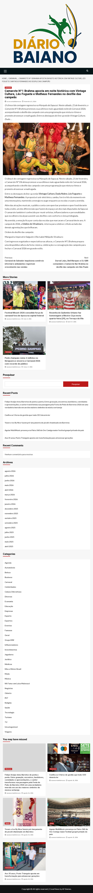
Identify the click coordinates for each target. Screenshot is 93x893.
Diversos (8, 596)
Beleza (8, 572)
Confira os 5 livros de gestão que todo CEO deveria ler (27, 415)
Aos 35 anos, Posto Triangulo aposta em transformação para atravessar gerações (39, 438)
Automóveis (10, 568)
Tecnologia (9, 712)
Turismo (8, 717)
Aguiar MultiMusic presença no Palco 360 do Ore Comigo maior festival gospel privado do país (44, 430)
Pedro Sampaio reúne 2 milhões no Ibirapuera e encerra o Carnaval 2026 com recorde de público (22, 361)
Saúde (7, 708)
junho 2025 (9, 537)
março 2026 (10, 495)
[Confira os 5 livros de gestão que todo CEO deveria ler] (68, 757)
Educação (9, 606)
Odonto (8, 693)
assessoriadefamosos (14, 101)
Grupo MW (9, 640)
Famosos (8, 630)
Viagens (8, 732)
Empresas (9, 611)
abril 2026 (9, 490)
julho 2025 (9, 532)
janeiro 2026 (10, 504)
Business (8, 577)
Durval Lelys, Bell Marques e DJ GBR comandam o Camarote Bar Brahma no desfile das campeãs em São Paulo (70, 262)
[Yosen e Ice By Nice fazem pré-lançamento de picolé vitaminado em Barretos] (24, 812)
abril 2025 (9, 546)
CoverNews (54, 889)
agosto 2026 (10, 471)
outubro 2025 (10, 518)
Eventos (8, 625)
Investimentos (11, 650)
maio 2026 (9, 485)
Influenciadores (11, 645)
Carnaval (8, 87)
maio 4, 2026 (27, 319)
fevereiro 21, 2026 (30, 101)
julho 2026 (9, 476)
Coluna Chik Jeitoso (13, 592)
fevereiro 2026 (11, 499)
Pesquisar (9, 374)
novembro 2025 (11, 513)
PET (6, 698)
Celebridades (10, 587)
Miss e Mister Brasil (13, 669)
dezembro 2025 (11, 509)
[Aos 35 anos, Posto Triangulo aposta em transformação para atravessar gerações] (24, 856)
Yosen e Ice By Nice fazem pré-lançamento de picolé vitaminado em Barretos (37, 423)
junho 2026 (9, 480)
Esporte (8, 616)
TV (6, 722)
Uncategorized (11, 727)
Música (60, 307)
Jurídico (8, 659)
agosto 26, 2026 (28, 793)
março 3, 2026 (27, 367)
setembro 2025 (11, 523)
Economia (9, 601)
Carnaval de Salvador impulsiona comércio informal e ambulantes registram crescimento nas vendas (24, 262)
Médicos (8, 664)
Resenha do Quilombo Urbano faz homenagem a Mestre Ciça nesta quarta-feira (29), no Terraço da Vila (66, 316)
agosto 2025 (10, 527)
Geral (7, 635)
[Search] (87, 71)
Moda (7, 674)
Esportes (8, 621)
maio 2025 (9, 542)
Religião (8, 703)
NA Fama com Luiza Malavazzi (17, 683)
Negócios (9, 688)
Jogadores (9, 654)
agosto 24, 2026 (28, 879)
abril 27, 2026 (72, 322)
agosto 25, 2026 (28, 835)
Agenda (8, 563)
